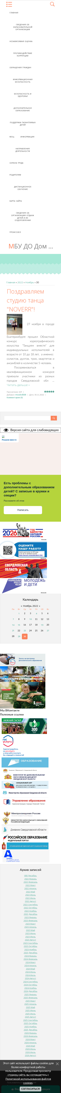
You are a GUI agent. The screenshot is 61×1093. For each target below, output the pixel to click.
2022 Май (30, 891)
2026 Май (30, 1045)
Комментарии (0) (15, 397)
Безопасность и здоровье (22, 95)
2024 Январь (30, 956)
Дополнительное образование (23, 109)
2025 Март (30, 1000)
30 (25, 636)
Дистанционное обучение (22, 188)
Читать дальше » (18, 385)
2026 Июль (30, 1052)
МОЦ (12, 137)
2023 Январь (30, 917)
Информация (27, 137)
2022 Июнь (30, 894)
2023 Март (30, 923)
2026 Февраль (31, 1036)
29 (19, 636)
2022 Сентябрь (30, 904)
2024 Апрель (30, 965)
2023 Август (30, 939)
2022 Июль (30, 898)
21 (13, 630)
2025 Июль (30, 1013)
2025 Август (30, 1016)
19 (42, 624)
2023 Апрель (30, 927)
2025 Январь (30, 994)
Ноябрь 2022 (30, 605)
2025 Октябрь (30, 1023)
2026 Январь (30, 1033)
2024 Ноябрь (30, 988)
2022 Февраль (31, 882)
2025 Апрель (30, 1004)
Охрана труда (16, 163)
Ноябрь (29, 282)
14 (13, 624)
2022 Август (30, 901)
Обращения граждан (20, 67)
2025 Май (30, 1007)
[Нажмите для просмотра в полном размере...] (14, 324)
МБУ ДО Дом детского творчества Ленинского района (31, 246)
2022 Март (30, 885)
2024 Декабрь (30, 991)
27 (48, 630)
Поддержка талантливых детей (23, 123)
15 (19, 624)
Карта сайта (16, 201)
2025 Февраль (31, 997)
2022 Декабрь (30, 914)
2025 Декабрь (30, 1029)
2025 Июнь (30, 1010)
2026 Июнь (30, 1049)
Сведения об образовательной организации (22, 27)
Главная (14, 13)
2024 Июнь (30, 971)
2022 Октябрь (30, 907)
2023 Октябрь (30, 946)
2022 (20, 282)
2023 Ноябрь (30, 949)
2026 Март (30, 1039)
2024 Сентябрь (30, 981)
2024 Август (30, 978)
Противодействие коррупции (22, 54)
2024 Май (30, 968)
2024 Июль (30, 975)
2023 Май (30, 930)
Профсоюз (15, 232)
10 (30, 619)
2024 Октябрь (30, 984)
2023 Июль (30, 936)
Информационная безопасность (23, 80)
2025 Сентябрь (30, 1020)
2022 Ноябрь (30, 911)
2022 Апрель (30, 888)
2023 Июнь (30, 933)
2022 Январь (30, 878)
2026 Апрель (30, 1042)
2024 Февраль (31, 959)
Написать (22, 510)
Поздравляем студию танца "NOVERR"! (25, 300)
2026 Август (30, 1055)
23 (25, 630)
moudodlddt (20, 394)
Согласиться (30, 1089)
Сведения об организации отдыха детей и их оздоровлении (22, 216)
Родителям (15, 175)
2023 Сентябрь (30, 943)
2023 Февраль (31, 920)
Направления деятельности (22, 150)
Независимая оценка (21, 41)
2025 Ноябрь (30, 1026)
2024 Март (30, 962)
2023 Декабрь (30, 952)
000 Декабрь (30, 875)
